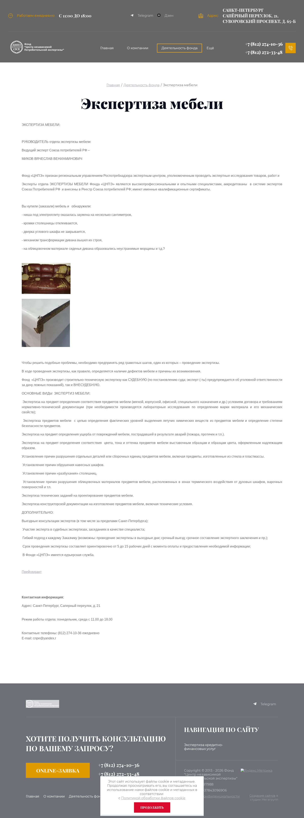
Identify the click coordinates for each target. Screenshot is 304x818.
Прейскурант (32, 572)
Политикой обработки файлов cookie (153, 798)
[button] (58, 770)
